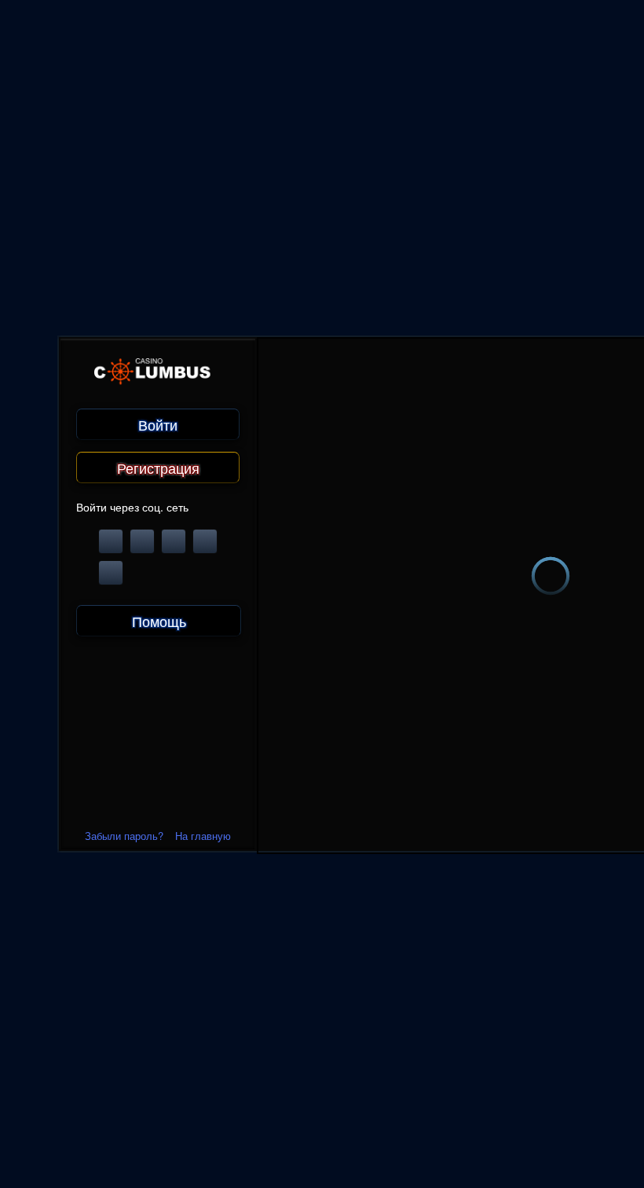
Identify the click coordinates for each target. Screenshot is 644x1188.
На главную (203, 835)
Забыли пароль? (124, 835)
